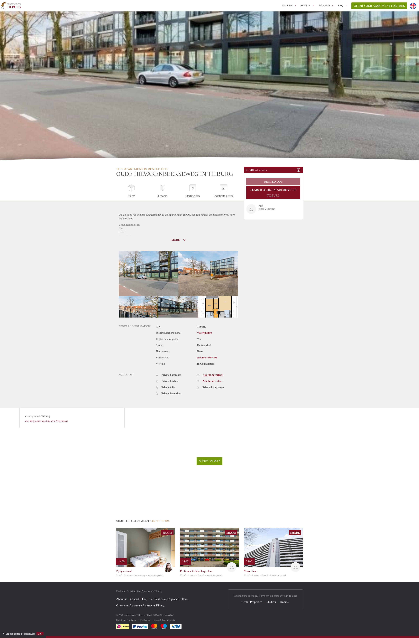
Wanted (324, 5)
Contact (134, 599)
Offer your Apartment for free (379, 5)
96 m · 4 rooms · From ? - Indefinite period (265, 575)
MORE (176, 239)
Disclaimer (145, 620)
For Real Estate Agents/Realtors (168, 599)
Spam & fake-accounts (164, 620)
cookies (13, 634)
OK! (40, 633)
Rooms (284, 601)
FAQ (340, 5)
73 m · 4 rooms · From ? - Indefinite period (201, 575)
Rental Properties (252, 601)
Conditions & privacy (126, 620)
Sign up (287, 5)
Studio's (271, 601)
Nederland (169, 615)
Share (167, 532)
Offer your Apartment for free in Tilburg (140, 605)
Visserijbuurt (204, 332)
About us (121, 599)
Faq (144, 599)
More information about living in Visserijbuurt (46, 421)
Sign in (305, 5)
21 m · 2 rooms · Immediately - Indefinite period (139, 575)
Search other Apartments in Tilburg (273, 192)
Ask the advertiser (207, 357)
